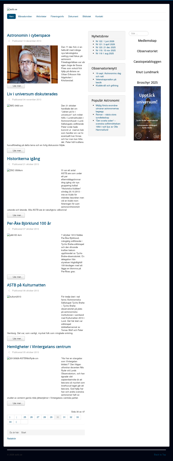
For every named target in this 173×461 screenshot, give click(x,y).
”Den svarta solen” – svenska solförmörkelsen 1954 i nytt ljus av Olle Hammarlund (108, 125)
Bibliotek (87, 16)
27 (38, 417)
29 (51, 417)
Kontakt (99, 16)
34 (10, 421)
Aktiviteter (41, 16)
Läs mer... (17, 85)
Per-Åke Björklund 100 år (29, 223)
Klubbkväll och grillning (107, 85)
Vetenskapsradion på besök (106, 81)
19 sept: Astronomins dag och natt (108, 75)
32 (71, 417)
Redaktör (11, 438)
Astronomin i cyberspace (28, 35)
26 (31, 417)
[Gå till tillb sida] (17, 417)
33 (77, 417)
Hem (11, 16)
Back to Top (160, 454)
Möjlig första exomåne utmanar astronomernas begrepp (107, 108)
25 (25, 417)
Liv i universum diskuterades (32, 93)
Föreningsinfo (57, 16)
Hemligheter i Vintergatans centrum (39, 346)
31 (64, 417)
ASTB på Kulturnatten (26, 284)
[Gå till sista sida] (24, 421)
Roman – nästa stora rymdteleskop (106, 116)
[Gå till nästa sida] (17, 421)
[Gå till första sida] (10, 417)
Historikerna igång (23, 158)
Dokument (73, 16)
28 (44, 417)
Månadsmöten (25, 16)
